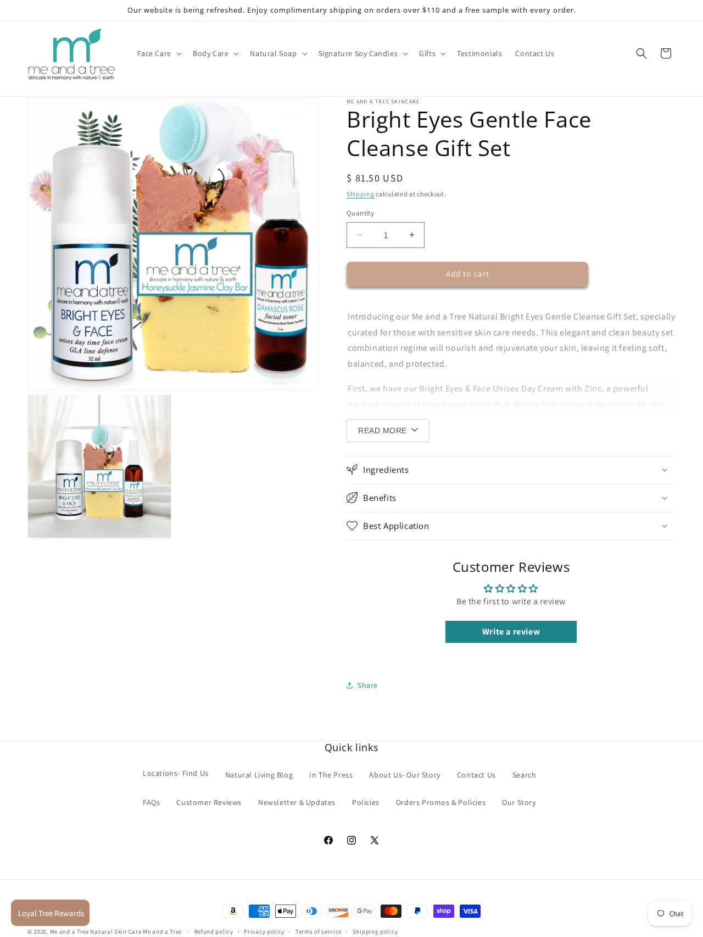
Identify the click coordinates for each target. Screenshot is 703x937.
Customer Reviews (209, 802)
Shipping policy (375, 931)
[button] (158, 53)
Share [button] (368, 685)
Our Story (518, 802)
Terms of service (318, 931)
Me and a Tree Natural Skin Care (96, 931)
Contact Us (476, 774)
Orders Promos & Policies (441, 802)
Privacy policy (264, 931)
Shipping (361, 194)
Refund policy (213, 931)
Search (524, 774)
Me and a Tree (163, 931)
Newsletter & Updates (297, 802)
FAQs (151, 802)
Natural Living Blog (259, 774)
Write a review (511, 631)
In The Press (331, 774)
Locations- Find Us (176, 773)
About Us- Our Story (404, 774)
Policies (366, 802)
